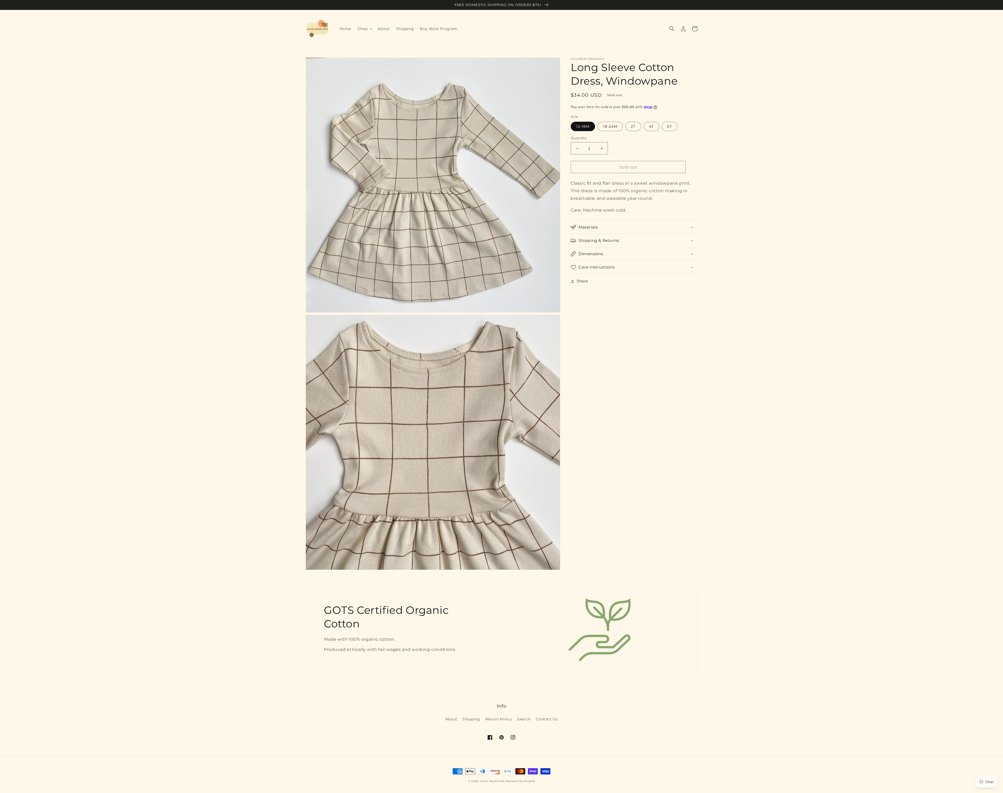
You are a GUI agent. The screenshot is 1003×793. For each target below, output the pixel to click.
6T (669, 126)
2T (633, 126)
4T (651, 126)
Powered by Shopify (520, 781)
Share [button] (582, 281)
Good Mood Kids (492, 781)
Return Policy (498, 719)
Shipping (471, 719)
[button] (364, 28)
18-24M (610, 126)
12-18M (583, 126)
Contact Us (547, 719)
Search (524, 719)
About (451, 719)
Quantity (579, 138)
